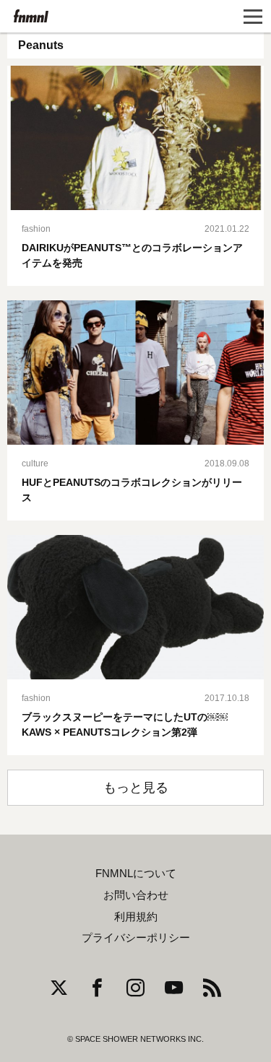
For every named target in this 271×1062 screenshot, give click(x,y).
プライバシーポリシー (136, 938)
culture (35, 463)
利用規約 (136, 917)
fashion (36, 229)
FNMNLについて (135, 873)
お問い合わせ (135, 895)
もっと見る (135, 787)
